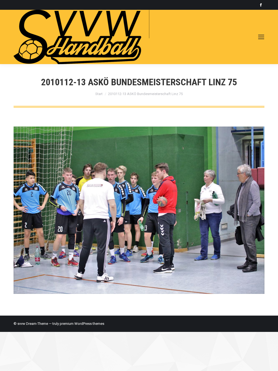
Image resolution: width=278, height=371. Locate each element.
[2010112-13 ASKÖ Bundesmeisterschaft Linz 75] (139, 210)
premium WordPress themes (82, 324)
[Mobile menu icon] (261, 37)
